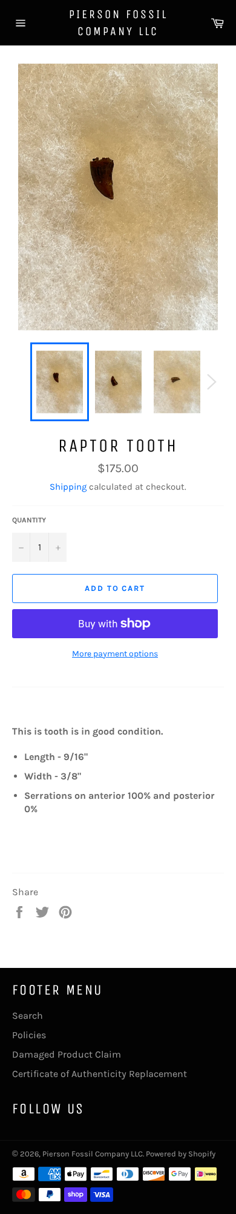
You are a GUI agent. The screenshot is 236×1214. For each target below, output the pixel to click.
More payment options (115, 654)
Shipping (68, 486)
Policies (29, 1035)
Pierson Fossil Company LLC (118, 22)
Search (27, 1015)
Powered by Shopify (180, 1153)
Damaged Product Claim (66, 1054)
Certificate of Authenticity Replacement (99, 1073)
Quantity (29, 520)
